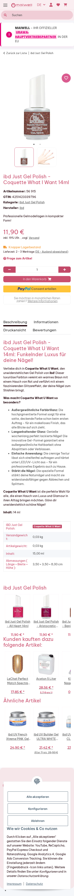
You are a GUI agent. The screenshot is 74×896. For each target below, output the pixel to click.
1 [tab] (34, 144)
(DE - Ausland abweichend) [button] (51, 251)
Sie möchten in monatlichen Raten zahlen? (37, 299)
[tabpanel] (37, 107)
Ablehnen (38, 820)
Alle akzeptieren (38, 796)
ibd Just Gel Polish (32, 202)
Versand (34, 237)
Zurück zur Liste (16, 53)
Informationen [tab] (46, 322)
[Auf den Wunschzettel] (66, 78)
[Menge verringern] (9, 270)
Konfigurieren (37, 808)
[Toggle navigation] (5, 5)
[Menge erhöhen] (64, 270)
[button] (50, 4)
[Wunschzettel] (58, 4)
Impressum (14, 883)
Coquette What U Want (47, 526)
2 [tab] (40, 144)
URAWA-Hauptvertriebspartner (35, 34)
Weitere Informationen (43, 301)
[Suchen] (5, 15)
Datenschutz (34, 883)
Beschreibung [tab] (15, 322)
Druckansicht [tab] (14, 330)
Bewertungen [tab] (44, 330)
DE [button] (39, 5)
